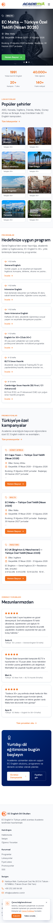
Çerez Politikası (28, 911)
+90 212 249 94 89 (13, 888)
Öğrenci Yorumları (10, 842)
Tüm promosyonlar (11, 439)
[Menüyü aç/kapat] (48, 4)
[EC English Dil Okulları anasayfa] (3, 4)
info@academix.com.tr (15, 893)
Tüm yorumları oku (25, 723)
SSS (3, 869)
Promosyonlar (8, 866)
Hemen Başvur (12, 57)
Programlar (6, 854)
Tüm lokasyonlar (10, 121)
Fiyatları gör (38, 776)
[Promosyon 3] (29, 62)
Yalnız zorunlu (29, 916)
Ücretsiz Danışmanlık (16, 776)
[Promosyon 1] (24, 62)
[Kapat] (46, 902)
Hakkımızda (7, 835)
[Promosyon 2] (26, 62)
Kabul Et (16, 916)
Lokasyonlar (7, 858)
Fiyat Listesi (7, 862)
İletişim (5, 838)
